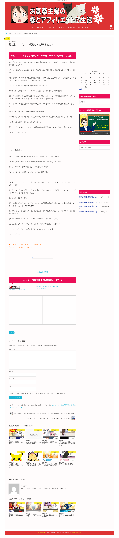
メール (11, 379)
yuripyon (24, 486)
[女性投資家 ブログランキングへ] (14, 287)
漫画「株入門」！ (41, 28)
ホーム (31, 28)
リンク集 (51, 28)
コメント (12, 349)
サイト (10, 386)
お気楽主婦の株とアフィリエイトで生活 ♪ (58, 532)
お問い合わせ (60, 28)
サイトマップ (71, 28)
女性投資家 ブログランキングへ (17, 289)
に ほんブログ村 (42, 272)
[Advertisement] (25, 310)
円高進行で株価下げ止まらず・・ (89, 197)
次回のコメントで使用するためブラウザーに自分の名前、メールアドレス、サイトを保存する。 (38, 393)
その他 (12, 332)
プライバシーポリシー (83, 28)
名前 (11, 372)
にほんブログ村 (41, 288)
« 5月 (80, 89)
